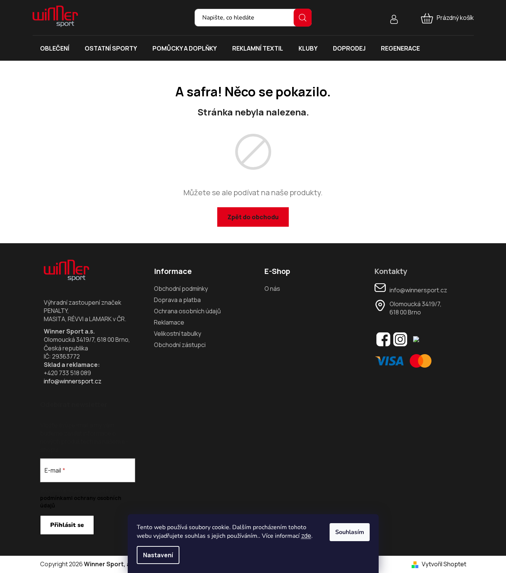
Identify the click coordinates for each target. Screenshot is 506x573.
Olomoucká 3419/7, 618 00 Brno (416, 308)
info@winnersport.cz (72, 381)
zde (306, 535)
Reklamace (169, 322)
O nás (272, 288)
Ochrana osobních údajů (187, 311)
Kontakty (391, 271)
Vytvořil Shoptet (444, 564)
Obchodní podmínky (181, 288)
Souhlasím (349, 532)
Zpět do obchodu (253, 217)
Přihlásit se (67, 525)
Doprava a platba (177, 300)
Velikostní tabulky (177, 333)
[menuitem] (55, 48)
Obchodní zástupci (180, 345)
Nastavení (158, 555)
